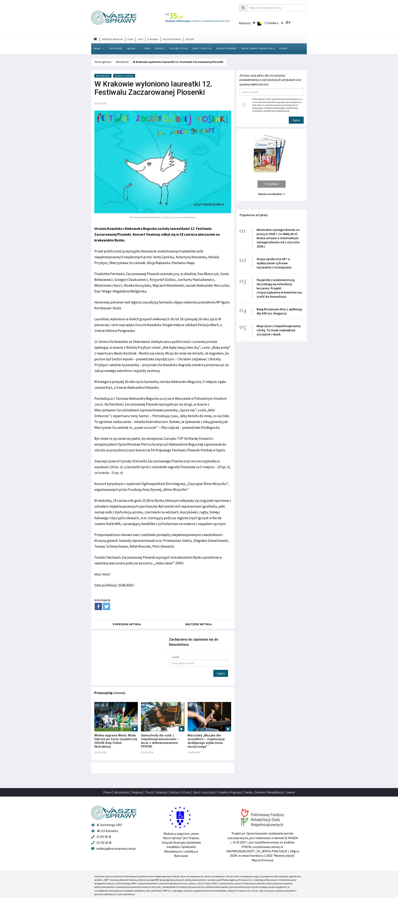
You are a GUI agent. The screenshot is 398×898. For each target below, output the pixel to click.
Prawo (96, 48)
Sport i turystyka (201, 48)
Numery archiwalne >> (271, 194)
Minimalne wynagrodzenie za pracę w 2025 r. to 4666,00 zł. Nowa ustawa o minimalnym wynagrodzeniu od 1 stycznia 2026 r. (278, 238)
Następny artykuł (198, 624)
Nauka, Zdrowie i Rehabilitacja (258, 48)
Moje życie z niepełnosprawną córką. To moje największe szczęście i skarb (278, 330)
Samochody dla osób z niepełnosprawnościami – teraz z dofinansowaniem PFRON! (160, 741)
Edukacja (160, 48)
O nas (130, 39)
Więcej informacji (262, 860)
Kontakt (189, 39)
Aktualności (116, 48)
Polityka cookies (172, 39)
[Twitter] (106, 606)
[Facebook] (98, 606)
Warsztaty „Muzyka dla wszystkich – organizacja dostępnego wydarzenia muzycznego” (206, 741)
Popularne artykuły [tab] (254, 215)
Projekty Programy (226, 48)
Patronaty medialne (112, 39)
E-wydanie (271, 184)
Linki (140, 39)
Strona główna (103, 62)
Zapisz (221, 673)
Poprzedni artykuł (127, 624)
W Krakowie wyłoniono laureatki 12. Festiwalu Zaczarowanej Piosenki (178, 62)
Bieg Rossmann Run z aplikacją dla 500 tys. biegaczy (279, 311)
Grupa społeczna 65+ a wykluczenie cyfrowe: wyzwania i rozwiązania (274, 263)
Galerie (283, 48)
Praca (147, 48)
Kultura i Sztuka (178, 48)
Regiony (131, 48)
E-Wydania (153, 39)
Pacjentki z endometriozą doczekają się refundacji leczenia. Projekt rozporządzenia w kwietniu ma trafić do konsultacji (279, 288)
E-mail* (175, 657)
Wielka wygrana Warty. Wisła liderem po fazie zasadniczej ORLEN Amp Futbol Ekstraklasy (115, 741)
